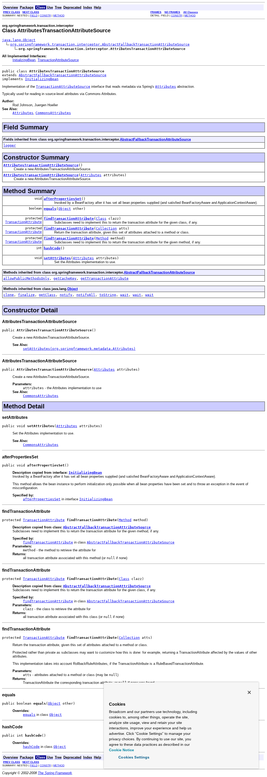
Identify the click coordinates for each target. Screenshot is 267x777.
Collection (106, 228)
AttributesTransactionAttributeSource (40, 165)
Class (101, 218)
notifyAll (85, 295)
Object (64, 209)
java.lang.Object (18, 40)
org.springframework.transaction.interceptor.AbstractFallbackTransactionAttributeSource (100, 44)
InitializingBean (24, 60)
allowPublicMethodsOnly (26, 278)
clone (8, 295)
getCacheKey (64, 278)
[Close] (249, 692)
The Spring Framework (55, 773)
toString (107, 295)
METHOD (58, 15)
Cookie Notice (121, 750)
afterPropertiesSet (62, 199)
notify (66, 295)
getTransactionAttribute (105, 278)
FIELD (34, 15)
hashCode (52, 248)
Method (102, 238)
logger (9, 145)
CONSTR (45, 15)
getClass (47, 295)
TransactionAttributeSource (58, 60)
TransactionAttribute (23, 222)
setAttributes (57, 258)
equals (50, 209)
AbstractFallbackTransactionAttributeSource (62, 75)
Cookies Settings (133, 757)
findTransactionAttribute (69, 218)
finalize (26, 295)
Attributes (91, 175)
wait (124, 295)
